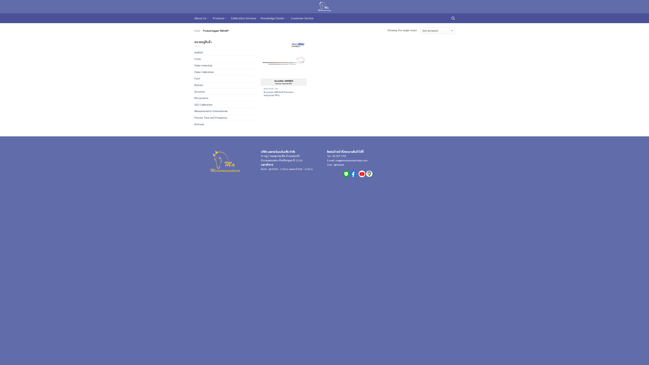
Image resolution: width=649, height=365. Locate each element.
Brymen (198, 85)
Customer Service (302, 18)
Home (197, 30)
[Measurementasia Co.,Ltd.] (324, 7)
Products (218, 18)
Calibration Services (243, 18)
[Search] (453, 18)
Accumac (199, 91)
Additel (198, 52)
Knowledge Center (272, 18)
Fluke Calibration (204, 72)
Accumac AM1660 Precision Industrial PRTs (279, 93)
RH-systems (201, 98)
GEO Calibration (203, 104)
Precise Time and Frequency (210, 117)
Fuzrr (197, 78)
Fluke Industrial (203, 65)
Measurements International (210, 111)
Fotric (197, 59)
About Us (200, 18)
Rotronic (199, 124)
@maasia (339, 164)
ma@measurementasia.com (351, 160)
